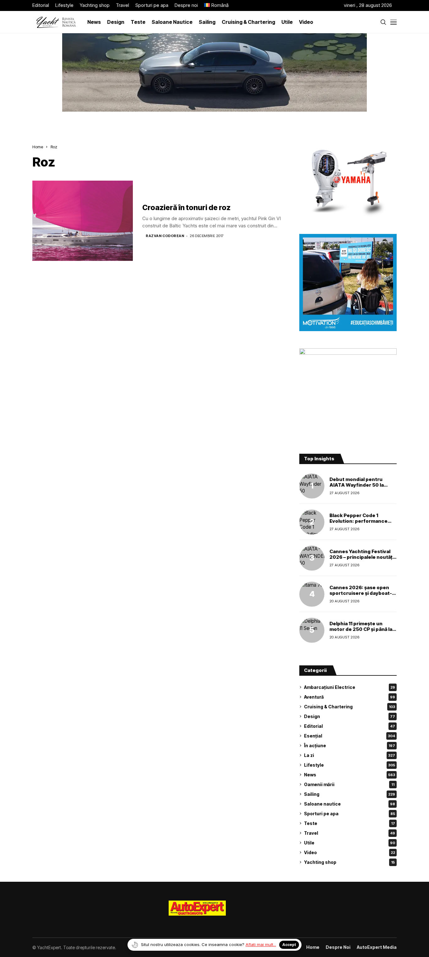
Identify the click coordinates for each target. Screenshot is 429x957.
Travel (349, 833)
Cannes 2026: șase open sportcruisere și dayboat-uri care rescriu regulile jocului (360, 595)
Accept (289, 944)
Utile (349, 842)
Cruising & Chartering (349, 706)
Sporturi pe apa (349, 813)
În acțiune (349, 745)
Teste (349, 823)
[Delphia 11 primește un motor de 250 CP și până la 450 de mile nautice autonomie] (311, 630)
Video (349, 852)
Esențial (349, 735)
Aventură (349, 697)
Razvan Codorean (165, 236)
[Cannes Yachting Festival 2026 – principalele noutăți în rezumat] (311, 558)
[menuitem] (216, 5)
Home (37, 146)
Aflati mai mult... (261, 944)
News (349, 774)
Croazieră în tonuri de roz (186, 207)
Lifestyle (349, 765)
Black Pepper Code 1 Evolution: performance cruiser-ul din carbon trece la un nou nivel (362, 523)
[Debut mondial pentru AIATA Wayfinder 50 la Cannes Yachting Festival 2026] (311, 486)
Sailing (349, 794)
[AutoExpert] (197, 908)
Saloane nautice (349, 803)
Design (349, 716)
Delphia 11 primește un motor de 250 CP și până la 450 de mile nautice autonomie (360, 632)
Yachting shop (349, 862)
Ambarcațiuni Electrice (349, 687)
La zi (349, 755)
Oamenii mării (349, 784)
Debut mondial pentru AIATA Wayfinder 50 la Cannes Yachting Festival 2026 (359, 487)
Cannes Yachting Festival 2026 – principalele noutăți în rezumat (361, 557)
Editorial (349, 726)
